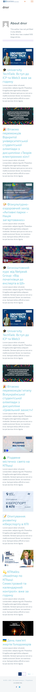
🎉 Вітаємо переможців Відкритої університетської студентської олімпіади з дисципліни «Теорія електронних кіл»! (15, 116)
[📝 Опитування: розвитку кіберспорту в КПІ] (18, 501)
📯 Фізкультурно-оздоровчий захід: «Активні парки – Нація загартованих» (15, 191)
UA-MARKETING (17, 683)
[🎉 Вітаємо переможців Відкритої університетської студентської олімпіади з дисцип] (18, 116)
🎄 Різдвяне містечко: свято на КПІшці (15, 444)
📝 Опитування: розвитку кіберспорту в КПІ (15, 501)
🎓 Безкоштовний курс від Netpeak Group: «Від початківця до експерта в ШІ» (15, 254)
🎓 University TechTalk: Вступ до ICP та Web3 (15, 317)
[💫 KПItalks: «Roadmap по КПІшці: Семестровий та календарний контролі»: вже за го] (18, 558)
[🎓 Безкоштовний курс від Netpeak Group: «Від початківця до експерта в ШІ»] (18, 254)
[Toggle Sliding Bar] (24, 1)
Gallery (21, 56)
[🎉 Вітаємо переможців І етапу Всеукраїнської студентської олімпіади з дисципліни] (18, 373)
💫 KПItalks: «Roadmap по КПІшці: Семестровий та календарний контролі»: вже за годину (15, 558)
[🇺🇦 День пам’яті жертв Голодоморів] (18, 628)
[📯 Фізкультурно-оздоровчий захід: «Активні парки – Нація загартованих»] (18, 191)
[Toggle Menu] (32, 1)
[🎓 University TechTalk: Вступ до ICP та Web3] (18, 317)
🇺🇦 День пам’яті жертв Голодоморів (15, 628)
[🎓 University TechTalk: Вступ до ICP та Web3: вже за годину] (18, 56)
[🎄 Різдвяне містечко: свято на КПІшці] (18, 444)
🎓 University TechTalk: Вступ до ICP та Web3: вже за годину (15, 56)
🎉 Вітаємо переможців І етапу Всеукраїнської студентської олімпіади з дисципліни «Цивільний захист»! (15, 373)
